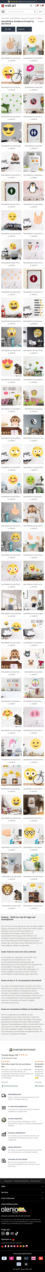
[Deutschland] (2, 1246)
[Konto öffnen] (31, 6)
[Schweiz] (17, 1246)
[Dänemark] (14, 1246)
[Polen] (27, 1246)
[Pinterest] (7, 1233)
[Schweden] (23, 1246)
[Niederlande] (11, 1246)
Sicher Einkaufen (15, 1119)
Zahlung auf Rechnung (17, 1159)
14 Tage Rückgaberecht (17, 1107)
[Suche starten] (35, 12)
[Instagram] (3, 1233)
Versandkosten (14, 1094)
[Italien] (8, 1246)
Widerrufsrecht (35, 1181)
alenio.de (4, 1216)
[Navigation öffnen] (3, 11)
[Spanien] (20, 1246)
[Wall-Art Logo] (8, 5)
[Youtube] (12, 1233)
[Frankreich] (5, 1246)
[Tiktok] (16, 1233)
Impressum (8, 1181)
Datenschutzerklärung (21, 1181)
